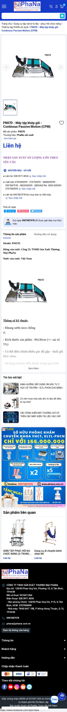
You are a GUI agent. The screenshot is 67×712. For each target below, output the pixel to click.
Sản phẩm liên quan (19, 512)
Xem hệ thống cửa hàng (16, 630)
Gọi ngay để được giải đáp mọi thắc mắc (37, 222)
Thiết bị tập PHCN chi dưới (15, 27)
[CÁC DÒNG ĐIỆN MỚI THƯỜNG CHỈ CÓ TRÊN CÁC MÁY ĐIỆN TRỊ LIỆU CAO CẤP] (11, 417)
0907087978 (13, 618)
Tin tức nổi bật (12, 377)
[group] (33, 67)
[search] (62, 15)
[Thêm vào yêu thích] (61, 123)
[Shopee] (23, 686)
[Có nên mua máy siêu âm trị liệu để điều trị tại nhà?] (11, 403)
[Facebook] (5, 686)
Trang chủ (7, 23)
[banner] (33, 467)
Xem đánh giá (10, 138)
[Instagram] (17, 686)
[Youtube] (11, 686)
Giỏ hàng (64, 6)
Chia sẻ (11, 211)
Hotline (51, 6)
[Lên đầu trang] (62, 687)
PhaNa (33, 705)
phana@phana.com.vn (19, 623)
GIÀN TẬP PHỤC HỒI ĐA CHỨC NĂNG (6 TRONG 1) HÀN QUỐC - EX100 (17, 553)
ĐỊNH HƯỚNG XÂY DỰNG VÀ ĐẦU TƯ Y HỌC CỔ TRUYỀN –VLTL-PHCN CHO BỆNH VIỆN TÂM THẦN (41, 387)
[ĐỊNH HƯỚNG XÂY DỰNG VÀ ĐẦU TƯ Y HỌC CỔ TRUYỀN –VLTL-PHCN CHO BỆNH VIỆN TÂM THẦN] (11, 388)
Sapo (54, 705)
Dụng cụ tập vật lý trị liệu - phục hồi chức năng (37, 23)
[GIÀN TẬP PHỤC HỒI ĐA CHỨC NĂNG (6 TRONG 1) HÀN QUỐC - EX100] (18, 533)
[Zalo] (29, 686)
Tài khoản (56, 6)
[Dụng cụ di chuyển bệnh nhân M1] (49, 533)
